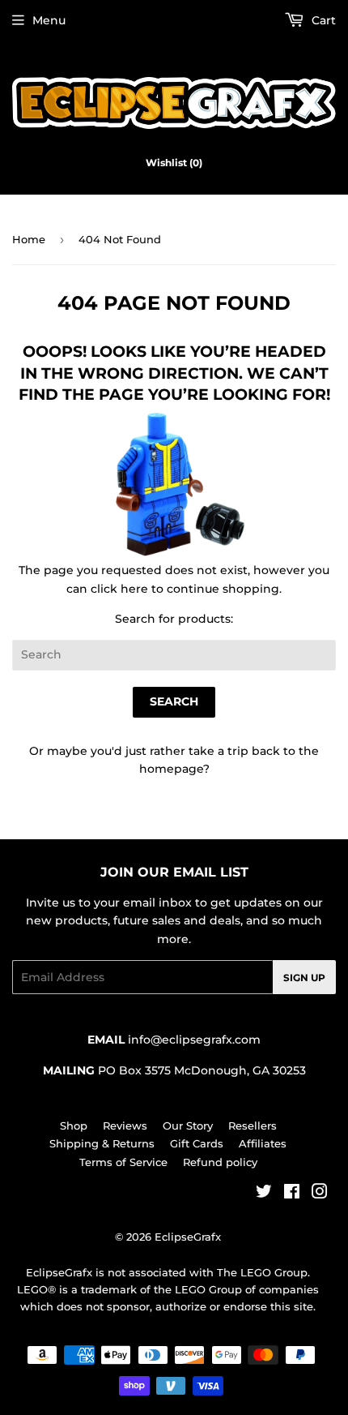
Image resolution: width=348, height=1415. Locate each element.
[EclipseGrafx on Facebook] (291, 1193)
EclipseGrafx (188, 1236)
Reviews (125, 1125)
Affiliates (262, 1143)
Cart (322, 20)
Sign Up (304, 977)
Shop (73, 1125)
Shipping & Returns (102, 1143)
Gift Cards (196, 1143)
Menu (49, 20)
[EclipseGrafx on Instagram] (320, 1193)
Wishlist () (174, 163)
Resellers (252, 1125)
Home (28, 239)
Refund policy (220, 1162)
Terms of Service (123, 1162)
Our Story (188, 1125)
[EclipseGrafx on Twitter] (264, 1193)
